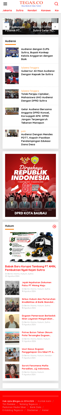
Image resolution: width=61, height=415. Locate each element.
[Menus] (5, 4)
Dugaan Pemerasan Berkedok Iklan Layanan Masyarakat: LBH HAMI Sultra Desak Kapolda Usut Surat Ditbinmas (38, 317)
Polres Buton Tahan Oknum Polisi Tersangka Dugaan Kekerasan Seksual (37, 334)
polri (23, 131)
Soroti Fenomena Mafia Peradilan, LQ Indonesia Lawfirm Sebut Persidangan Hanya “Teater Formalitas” (37, 367)
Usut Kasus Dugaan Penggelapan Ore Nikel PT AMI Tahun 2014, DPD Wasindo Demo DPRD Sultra (39, 350)
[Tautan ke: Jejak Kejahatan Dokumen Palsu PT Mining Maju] (12, 287)
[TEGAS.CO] (31, 3)
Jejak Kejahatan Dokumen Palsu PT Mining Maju (36, 284)
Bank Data (35, 407)
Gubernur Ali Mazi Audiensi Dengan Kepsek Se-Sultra (38, 72)
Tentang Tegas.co (28, 404)
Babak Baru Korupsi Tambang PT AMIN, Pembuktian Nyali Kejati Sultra (30, 268)
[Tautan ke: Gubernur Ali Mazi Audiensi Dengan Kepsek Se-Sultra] (12, 74)
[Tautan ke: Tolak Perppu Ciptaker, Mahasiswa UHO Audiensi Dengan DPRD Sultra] (12, 93)
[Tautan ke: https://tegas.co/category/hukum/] (54, 226)
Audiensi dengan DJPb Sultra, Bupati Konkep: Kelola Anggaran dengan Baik (37, 54)
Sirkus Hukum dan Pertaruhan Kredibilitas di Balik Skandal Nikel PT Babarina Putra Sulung (38, 301)
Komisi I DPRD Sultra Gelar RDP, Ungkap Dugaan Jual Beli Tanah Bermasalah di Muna (44, 28)
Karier (45, 410)
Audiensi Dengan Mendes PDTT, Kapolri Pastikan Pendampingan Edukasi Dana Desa (37, 139)
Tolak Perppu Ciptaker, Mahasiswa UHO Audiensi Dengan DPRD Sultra (37, 97)
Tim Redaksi (9, 404)
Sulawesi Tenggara (30, 67)
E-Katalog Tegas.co (13, 410)
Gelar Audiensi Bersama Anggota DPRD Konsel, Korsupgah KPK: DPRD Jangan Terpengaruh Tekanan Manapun (36, 116)
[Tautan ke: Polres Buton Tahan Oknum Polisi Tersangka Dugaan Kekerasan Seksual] (12, 337)
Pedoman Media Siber (14, 407)
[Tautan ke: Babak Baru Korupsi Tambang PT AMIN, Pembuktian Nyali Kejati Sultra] (30, 247)
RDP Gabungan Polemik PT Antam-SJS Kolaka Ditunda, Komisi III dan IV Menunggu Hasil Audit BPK (15, 28)
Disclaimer (32, 410)
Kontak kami (44, 401)
